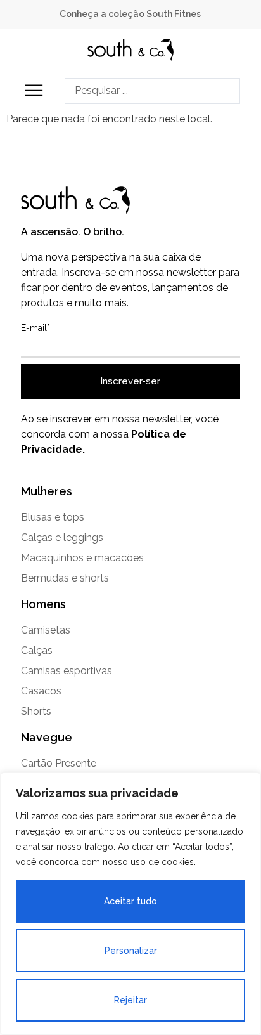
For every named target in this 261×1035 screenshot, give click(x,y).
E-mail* (35, 327)
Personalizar (131, 951)
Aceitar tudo (130, 901)
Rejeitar (130, 1000)
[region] (130, 903)
